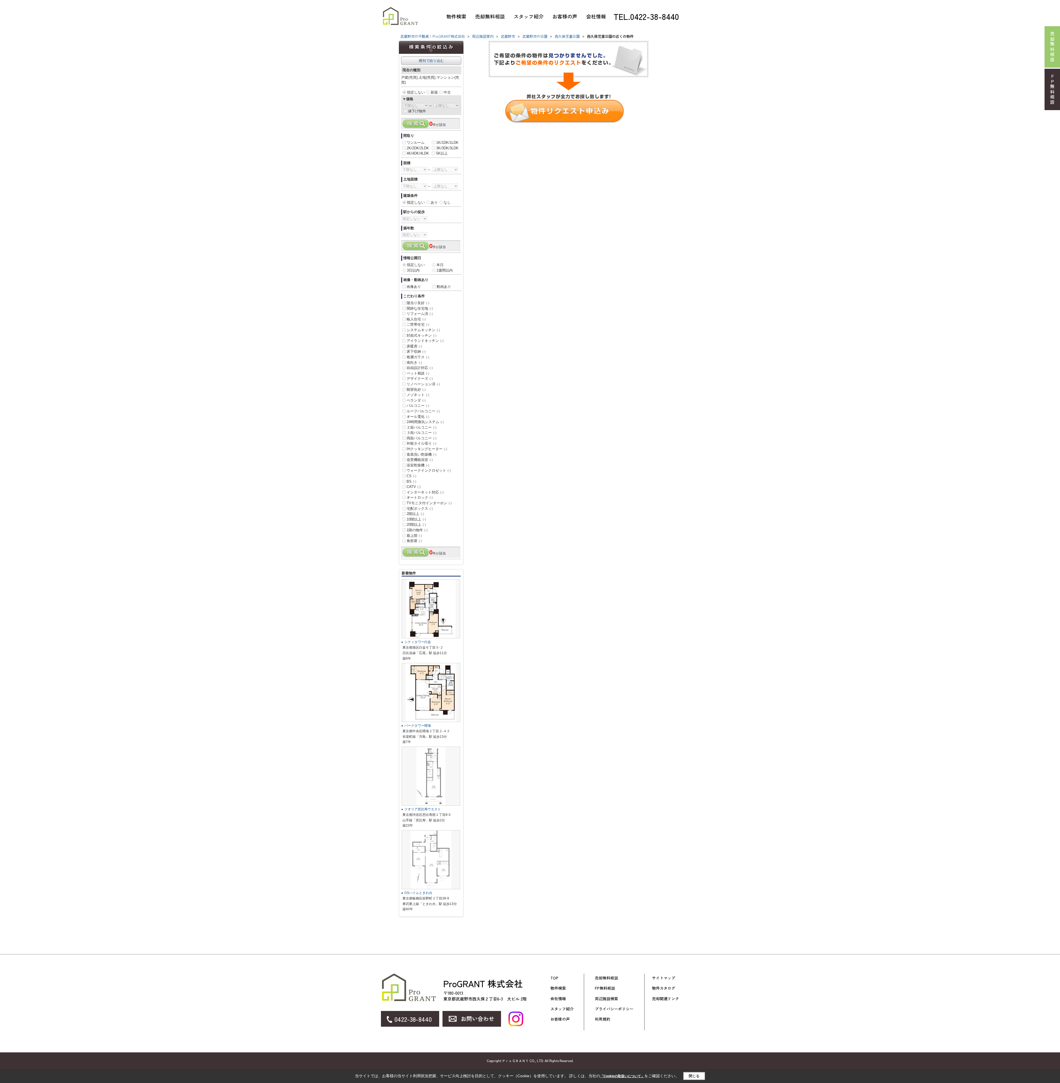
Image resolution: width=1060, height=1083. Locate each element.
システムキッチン (423, 330)
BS (411, 481)
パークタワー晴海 (417, 726)
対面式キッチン (421, 335)
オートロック (420, 497)
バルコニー (418, 406)
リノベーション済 (423, 384)
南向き (414, 362)
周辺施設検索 (606, 998)
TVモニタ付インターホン (429, 503)
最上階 (414, 535)
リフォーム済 (420, 314)
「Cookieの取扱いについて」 (622, 1076)
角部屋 (414, 541)
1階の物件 (417, 530)
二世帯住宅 (418, 324)
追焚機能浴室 (420, 460)
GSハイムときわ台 (418, 893)
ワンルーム (416, 142)
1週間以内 (444, 270)
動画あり (444, 287)
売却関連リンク (665, 998)
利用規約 (602, 1019)
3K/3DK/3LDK (447, 148)
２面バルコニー (421, 427)
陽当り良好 (418, 303)
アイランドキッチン (425, 341)
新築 (434, 92)
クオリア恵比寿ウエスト (422, 809)
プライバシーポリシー (614, 1009)
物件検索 (456, 16)
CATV (414, 487)
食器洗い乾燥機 (421, 454)
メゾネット (418, 395)
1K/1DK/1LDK (447, 142)
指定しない (416, 92)
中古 (447, 92)
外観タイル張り (421, 443)
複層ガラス (418, 357)
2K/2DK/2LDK (418, 148)
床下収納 (416, 351)
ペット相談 (418, 373)
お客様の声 (564, 16)
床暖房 (414, 346)
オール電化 (418, 417)
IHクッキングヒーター (427, 449)
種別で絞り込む (431, 61)
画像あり (414, 287)
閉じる (694, 1076)
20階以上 (416, 524)
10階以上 (416, 519)
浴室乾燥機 (418, 465)
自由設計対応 (420, 368)
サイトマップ (663, 978)
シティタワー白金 (417, 642)
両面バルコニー (421, 438)
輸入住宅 (416, 319)
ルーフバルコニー (423, 411)
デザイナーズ (420, 378)
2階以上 (415, 514)
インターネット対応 (425, 492)
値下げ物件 (417, 111)
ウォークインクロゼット (429, 470)
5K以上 (442, 153)
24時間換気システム (425, 422)
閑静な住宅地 (420, 308)
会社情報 (596, 16)
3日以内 (413, 270)
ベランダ (416, 400)
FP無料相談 (605, 988)
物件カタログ (663, 988)
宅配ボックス (420, 508)
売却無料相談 (490, 16)
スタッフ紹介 (529, 16)
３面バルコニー (421, 433)
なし (447, 202)
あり (434, 202)
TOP (554, 978)
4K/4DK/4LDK (418, 153)
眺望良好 (416, 389)
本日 (440, 265)
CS (411, 476)
